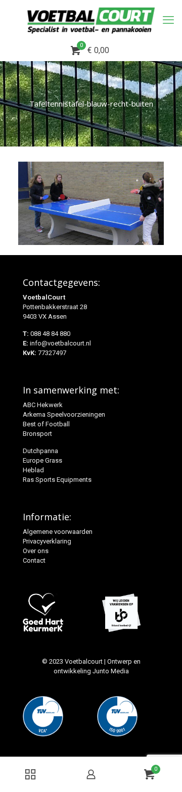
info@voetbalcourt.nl (60, 343)
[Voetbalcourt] (91, 20)
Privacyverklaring (47, 541)
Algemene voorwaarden (58, 531)
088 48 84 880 (50, 333)
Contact (34, 560)
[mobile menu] (168, 20)
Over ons (36, 551)
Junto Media (111, 671)
